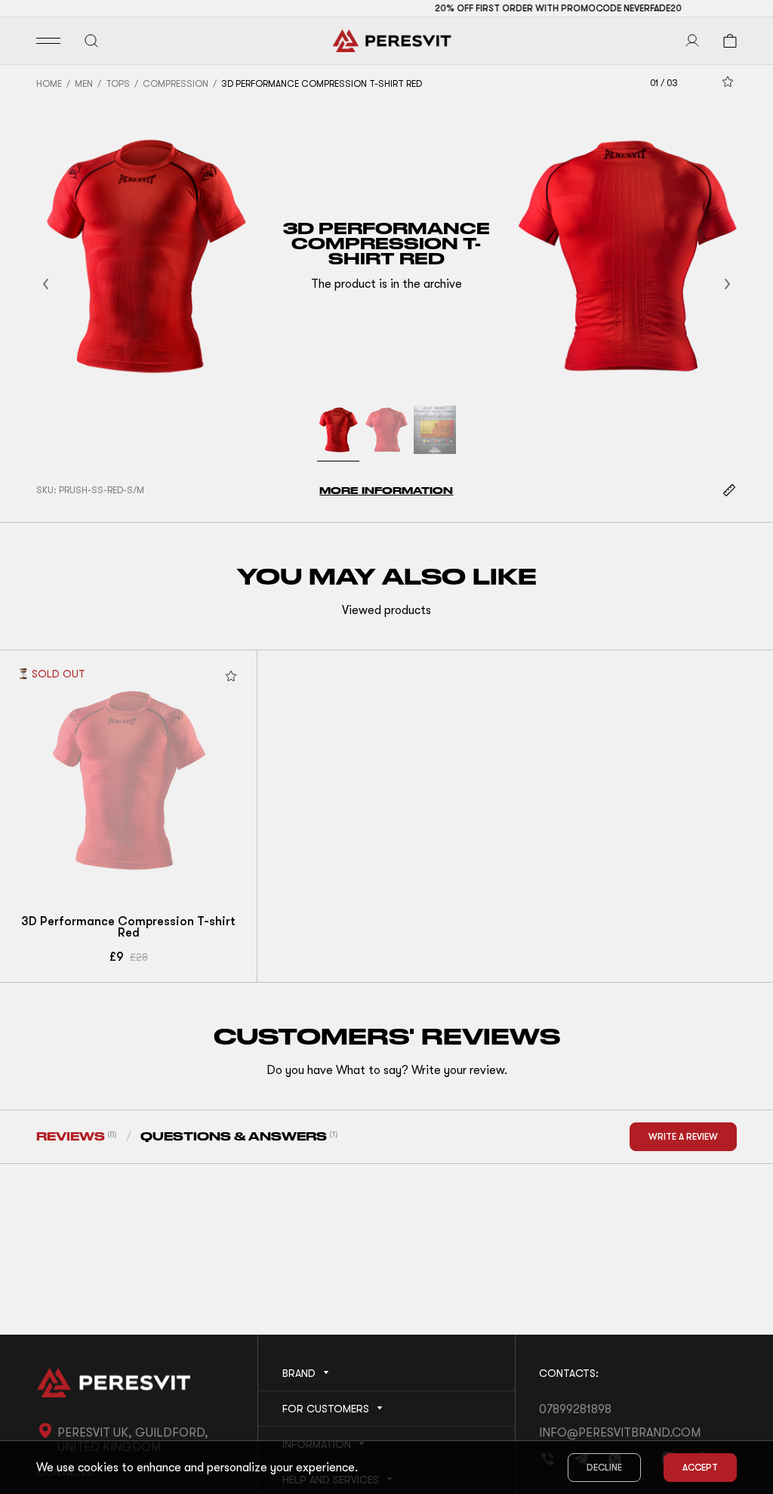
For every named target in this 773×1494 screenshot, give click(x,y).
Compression (175, 84)
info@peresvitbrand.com (620, 1433)
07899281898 (575, 1409)
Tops (118, 84)
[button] (64, 284)
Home (49, 84)
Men (84, 84)
